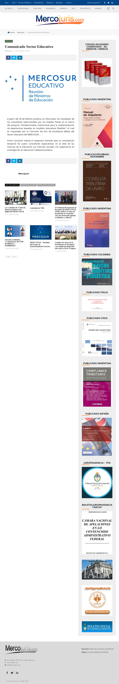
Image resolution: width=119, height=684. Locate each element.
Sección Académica (25, 2)
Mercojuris (9, 51)
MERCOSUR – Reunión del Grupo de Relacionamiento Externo (40, 244)
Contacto (69, 2)
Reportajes (59, 2)
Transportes (50, 8)
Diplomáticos (85, 8)
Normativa (49, 2)
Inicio (7, 2)
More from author (28, 185)
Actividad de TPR (37, 208)
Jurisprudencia (38, 2)
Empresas (63, 8)
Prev (9, 257)
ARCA (73, 8)
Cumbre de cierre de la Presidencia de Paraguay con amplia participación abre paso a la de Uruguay (65, 245)
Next (14, 257)
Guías (13, 2)
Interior (98, 8)
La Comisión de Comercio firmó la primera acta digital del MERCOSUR (15, 210)
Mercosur (37, 8)
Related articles (12, 185)
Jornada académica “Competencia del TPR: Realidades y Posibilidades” (14, 243)
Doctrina (8, 8)
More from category (46, 185)
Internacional (23, 8)
